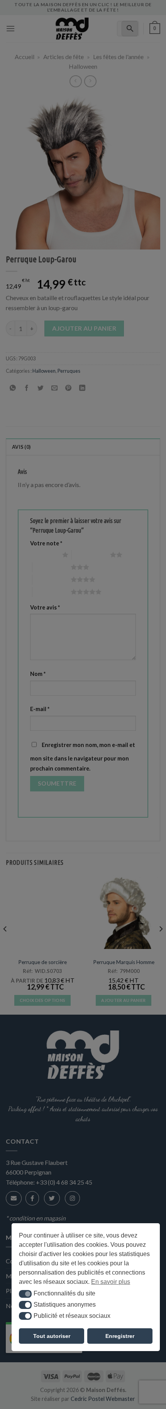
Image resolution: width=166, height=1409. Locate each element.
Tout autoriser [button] (51, 1336)
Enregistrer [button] (119, 1336)
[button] (25, 1294)
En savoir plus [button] (110, 1281)
